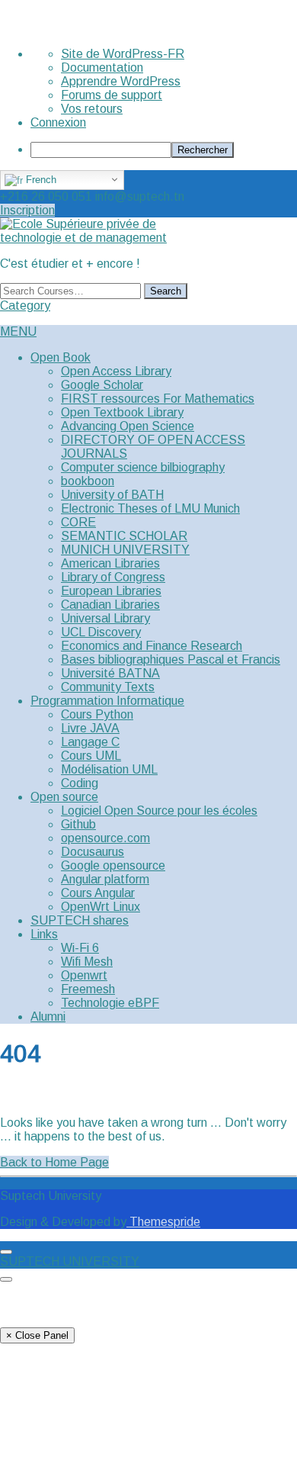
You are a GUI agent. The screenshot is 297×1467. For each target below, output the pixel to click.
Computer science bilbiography (143, 467)
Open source (64, 796)
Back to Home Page (54, 1162)
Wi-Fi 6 (80, 947)
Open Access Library (116, 371)
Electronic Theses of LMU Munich (150, 508)
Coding (79, 783)
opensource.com (105, 838)
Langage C (90, 741)
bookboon (87, 481)
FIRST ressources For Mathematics (157, 398)
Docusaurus (92, 851)
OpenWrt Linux (100, 906)
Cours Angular (98, 892)
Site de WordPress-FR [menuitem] (122, 53)
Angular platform (105, 879)
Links (44, 934)
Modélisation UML (109, 769)
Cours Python (97, 714)
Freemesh (88, 989)
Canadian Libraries (110, 604)
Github (78, 824)
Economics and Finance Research (151, 645)
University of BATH (112, 494)
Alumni (47, 1016)
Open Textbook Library (122, 412)
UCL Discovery (101, 632)
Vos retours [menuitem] (92, 108)
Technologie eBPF (110, 1002)
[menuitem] (163, 150)
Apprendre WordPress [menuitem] (120, 81)
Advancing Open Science (127, 426)
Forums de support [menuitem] (111, 94)
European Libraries (111, 590)
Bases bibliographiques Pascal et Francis (170, 659)
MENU (18, 331)
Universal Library (105, 618)
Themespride (163, 1221)
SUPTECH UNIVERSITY (69, 1261)
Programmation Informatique (107, 700)
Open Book (60, 357)
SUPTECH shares (79, 920)
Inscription (27, 210)
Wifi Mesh (87, 961)
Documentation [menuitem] (102, 67)
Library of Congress (113, 577)
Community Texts (108, 686)
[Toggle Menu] (6, 1252)
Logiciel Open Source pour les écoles (159, 810)
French (39, 179)
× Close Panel (37, 1335)
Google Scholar (102, 384)
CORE (78, 522)
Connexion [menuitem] (58, 122)
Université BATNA (110, 673)
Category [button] (25, 305)
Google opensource (113, 865)
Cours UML (91, 755)
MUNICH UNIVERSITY (125, 549)
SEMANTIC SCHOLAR (124, 535)
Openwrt (84, 975)
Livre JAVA (90, 728)
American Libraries (110, 563)
